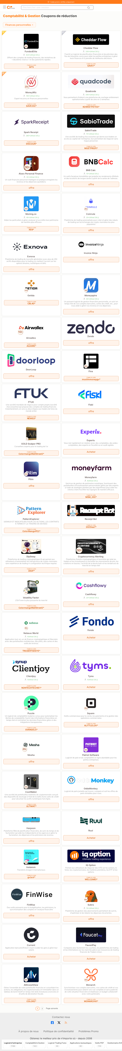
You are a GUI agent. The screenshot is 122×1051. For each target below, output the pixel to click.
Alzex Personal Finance (31, 173)
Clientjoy (31, 676)
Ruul (90, 830)
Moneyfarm (91, 477)
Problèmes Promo (89, 1031)
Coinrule (90, 214)
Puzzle (31, 713)
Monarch (90, 985)
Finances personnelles (18, 24)
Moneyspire (91, 295)
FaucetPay (90, 945)
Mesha (31, 755)
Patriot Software (90, 755)
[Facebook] (53, 1022)
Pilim (30, 479)
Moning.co (30, 214)
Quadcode (90, 91)
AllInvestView (31, 985)
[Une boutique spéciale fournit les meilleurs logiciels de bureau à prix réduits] (11, 7)
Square (90, 713)
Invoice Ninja (90, 253)
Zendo (90, 336)
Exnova (31, 256)
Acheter (91, 451)
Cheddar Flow (90, 48)
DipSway (30, 556)
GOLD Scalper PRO (31, 443)
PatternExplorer (31, 519)
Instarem (31, 867)
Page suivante (52, 1008)
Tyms (91, 676)
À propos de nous (28, 1031)
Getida (31, 295)
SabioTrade (91, 130)
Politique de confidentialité (58, 1031)
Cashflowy (90, 594)
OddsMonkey (91, 788)
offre (31, 187)
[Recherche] (89, 7)
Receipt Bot (91, 519)
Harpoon (31, 828)
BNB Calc (91, 170)
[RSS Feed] (66, 1022)
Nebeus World (31, 633)
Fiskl (90, 404)
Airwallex (31, 338)
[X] (59, 1022)
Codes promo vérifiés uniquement (62, 2)
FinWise (31, 904)
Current (31, 945)
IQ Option (91, 865)
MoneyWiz (30, 92)
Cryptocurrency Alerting (90, 556)
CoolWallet (31, 792)
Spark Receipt (31, 132)
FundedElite (31, 51)
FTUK (31, 402)
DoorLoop (31, 369)
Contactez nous (61, 1017)
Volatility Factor (31, 597)
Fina (91, 371)
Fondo (90, 630)
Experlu (91, 440)
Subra (91, 904)
